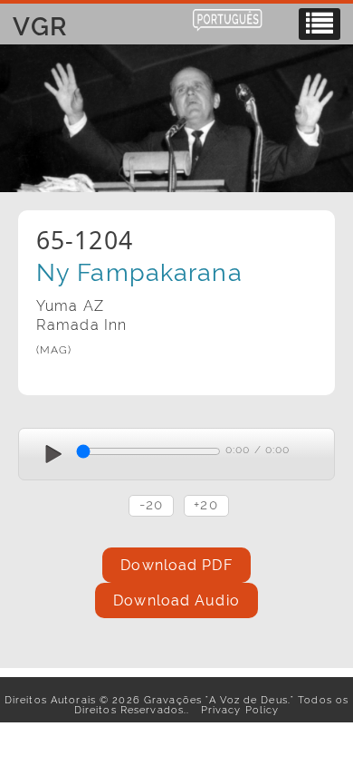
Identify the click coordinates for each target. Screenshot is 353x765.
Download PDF (176, 565)
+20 (205, 504)
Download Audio (176, 600)
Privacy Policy (236, 709)
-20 (151, 504)
